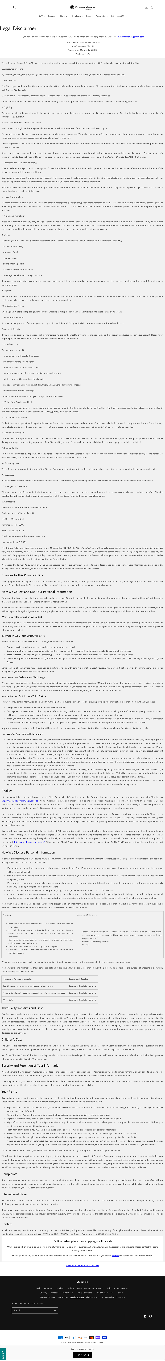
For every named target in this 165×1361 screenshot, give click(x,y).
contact (115, 1255)
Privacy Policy (67, 1293)
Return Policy (122, 1288)
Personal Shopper (47, 1297)
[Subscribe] (55, 1310)
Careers (120, 1293)
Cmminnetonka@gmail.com (131, 36)
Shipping (43, 1293)
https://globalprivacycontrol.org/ (29, 842)
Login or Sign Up (82, 1355)
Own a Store (62, 1297)
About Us (100, 1288)
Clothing (70, 1288)
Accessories (89, 1288)
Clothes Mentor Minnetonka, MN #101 (78, 1342)
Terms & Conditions (84, 1293)
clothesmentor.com (94, 1297)
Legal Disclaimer (77, 1297)
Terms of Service (101, 1293)
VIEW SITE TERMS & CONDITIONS (82, 1265)
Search (37, 1288)
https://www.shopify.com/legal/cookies (20, 801)
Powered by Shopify (97, 1342)
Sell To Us (111, 1288)
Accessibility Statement (115, 1297)
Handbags (60, 1288)
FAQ (112, 1293)
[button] (14, 7)
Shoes (79, 1288)
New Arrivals (48, 1288)
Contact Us (54, 1293)
